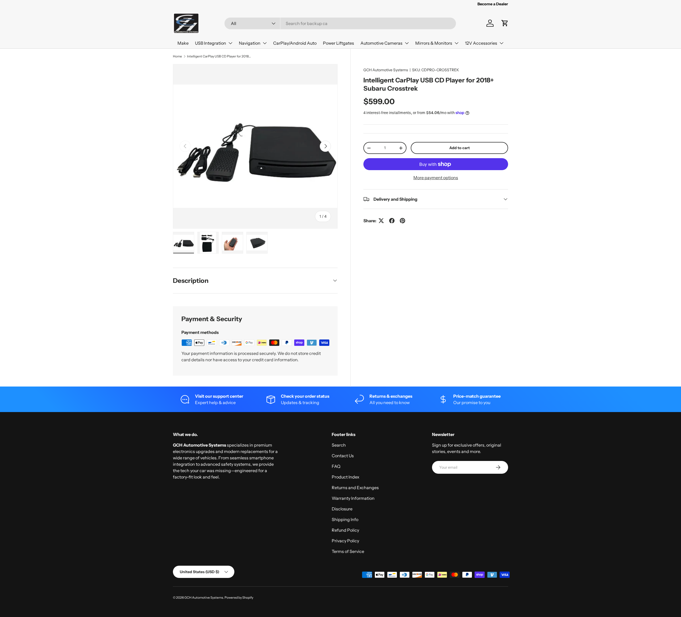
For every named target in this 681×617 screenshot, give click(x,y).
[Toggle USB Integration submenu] (230, 43)
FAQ (336, 466)
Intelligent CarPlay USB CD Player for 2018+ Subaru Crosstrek (219, 56)
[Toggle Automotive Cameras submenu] (407, 43)
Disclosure (342, 508)
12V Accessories (481, 43)
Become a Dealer (492, 4)
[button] (505, 23)
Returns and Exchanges (355, 487)
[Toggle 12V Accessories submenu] (501, 43)
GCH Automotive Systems (385, 70)
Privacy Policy (345, 540)
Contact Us (343, 455)
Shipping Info (345, 519)
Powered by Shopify (239, 597)
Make (183, 43)
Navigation (249, 43)
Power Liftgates (338, 43)
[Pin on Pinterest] (402, 220)
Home (177, 56)
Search (339, 445)
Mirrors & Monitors (433, 43)
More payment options (435, 177)
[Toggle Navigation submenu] (264, 43)
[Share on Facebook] (392, 220)
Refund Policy (345, 530)
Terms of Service (348, 551)
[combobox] (340, 23)
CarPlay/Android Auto (295, 43)
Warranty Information (353, 498)
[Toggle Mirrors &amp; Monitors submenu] (456, 43)
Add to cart (459, 147)
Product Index (345, 477)
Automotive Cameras (381, 43)
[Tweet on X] (381, 220)
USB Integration (210, 43)
